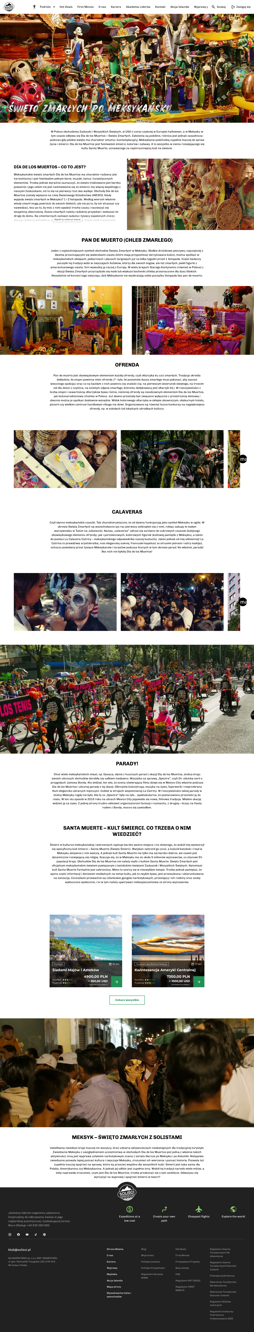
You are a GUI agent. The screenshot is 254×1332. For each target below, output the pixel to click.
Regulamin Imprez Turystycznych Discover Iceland (223, 1266)
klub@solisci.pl (19, 1250)
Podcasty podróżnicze (222, 1275)
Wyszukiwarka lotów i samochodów (119, 1295)
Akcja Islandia (115, 1280)
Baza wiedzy (182, 1268)
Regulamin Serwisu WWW (152, 1276)
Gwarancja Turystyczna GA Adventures (223, 1284)
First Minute (182, 1255)
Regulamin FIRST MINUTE (185, 1288)
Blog (143, 1249)
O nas (110, 1255)
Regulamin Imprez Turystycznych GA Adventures (220, 1253)
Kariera (111, 1261)
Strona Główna (115, 1249)
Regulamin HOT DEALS (188, 1280)
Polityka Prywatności (153, 1268)
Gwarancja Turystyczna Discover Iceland (223, 1293)
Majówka (112, 1274)
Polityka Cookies (150, 1261)
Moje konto (147, 1255)
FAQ (178, 1274)
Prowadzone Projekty (188, 1261)
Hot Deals (181, 1249)
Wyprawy (112, 1268)
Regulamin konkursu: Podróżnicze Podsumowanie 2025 (222, 1315)
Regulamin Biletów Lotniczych (220, 1303)
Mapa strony (114, 1286)
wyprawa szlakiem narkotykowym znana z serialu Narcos (117, 1156)
